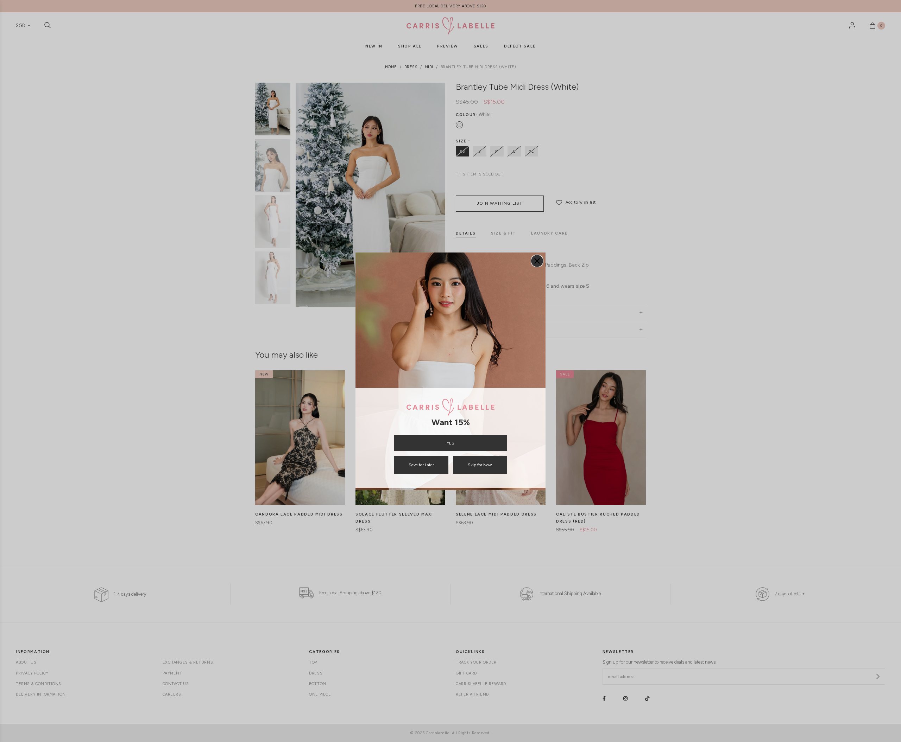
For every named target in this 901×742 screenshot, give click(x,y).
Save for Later (421, 464)
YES (450, 443)
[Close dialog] (537, 261)
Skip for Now (480, 464)
